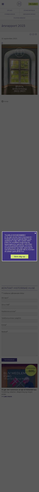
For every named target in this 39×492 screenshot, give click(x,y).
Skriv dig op (19, 256)
